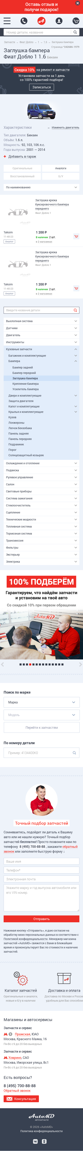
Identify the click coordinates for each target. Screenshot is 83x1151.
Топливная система (19, 526)
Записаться (41, 87)
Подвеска (12, 470)
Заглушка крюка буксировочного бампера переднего (52, 204)
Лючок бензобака (20, 428)
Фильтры (12, 547)
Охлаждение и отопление (22, 463)
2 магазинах (45, 241)
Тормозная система (19, 533)
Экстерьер (13, 554)
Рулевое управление (19, 477)
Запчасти (9, 42)
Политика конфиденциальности (41, 1131)
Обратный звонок (17, 1090)
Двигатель (13, 335)
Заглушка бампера (25, 378)
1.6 (45, 42)
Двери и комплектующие (24, 395)
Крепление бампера (25, 384)
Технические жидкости (21, 519)
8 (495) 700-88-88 (24, 20)
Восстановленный (22, 176)
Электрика (13, 561)
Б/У (60, 176)
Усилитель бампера (25, 389)
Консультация (25, 1099)
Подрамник (16, 444)
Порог (12, 450)
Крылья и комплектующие (25, 412)
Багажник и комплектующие (27, 355)
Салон (10, 484)
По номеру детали (19, 743)
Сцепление (13, 512)
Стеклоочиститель (18, 505)
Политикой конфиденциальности (26, 939)
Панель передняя (20, 439)
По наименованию (18, 187)
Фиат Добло (26, 42)
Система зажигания (19, 498)
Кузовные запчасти (19, 349)
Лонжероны (16, 422)
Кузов (12, 417)
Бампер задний (22, 367)
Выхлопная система (19, 321)
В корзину (76, 236)
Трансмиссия (14, 540)
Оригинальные (22, 168)
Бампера (14, 361)
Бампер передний (24, 373)
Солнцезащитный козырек (26, 455)
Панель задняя (18, 433)
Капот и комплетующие (23, 406)
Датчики (12, 328)
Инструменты (15, 342)
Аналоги (60, 168)
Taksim (8, 232)
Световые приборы (19, 491)
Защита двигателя (20, 401)
